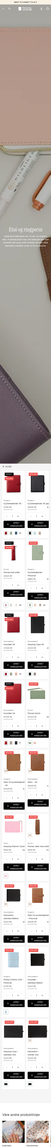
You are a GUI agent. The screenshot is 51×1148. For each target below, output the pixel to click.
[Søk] (9, 9)
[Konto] (41, 9)
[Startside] (25, 8)
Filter (8, 466)
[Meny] (3, 8)
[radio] (6, 533)
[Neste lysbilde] (45, 1134)
